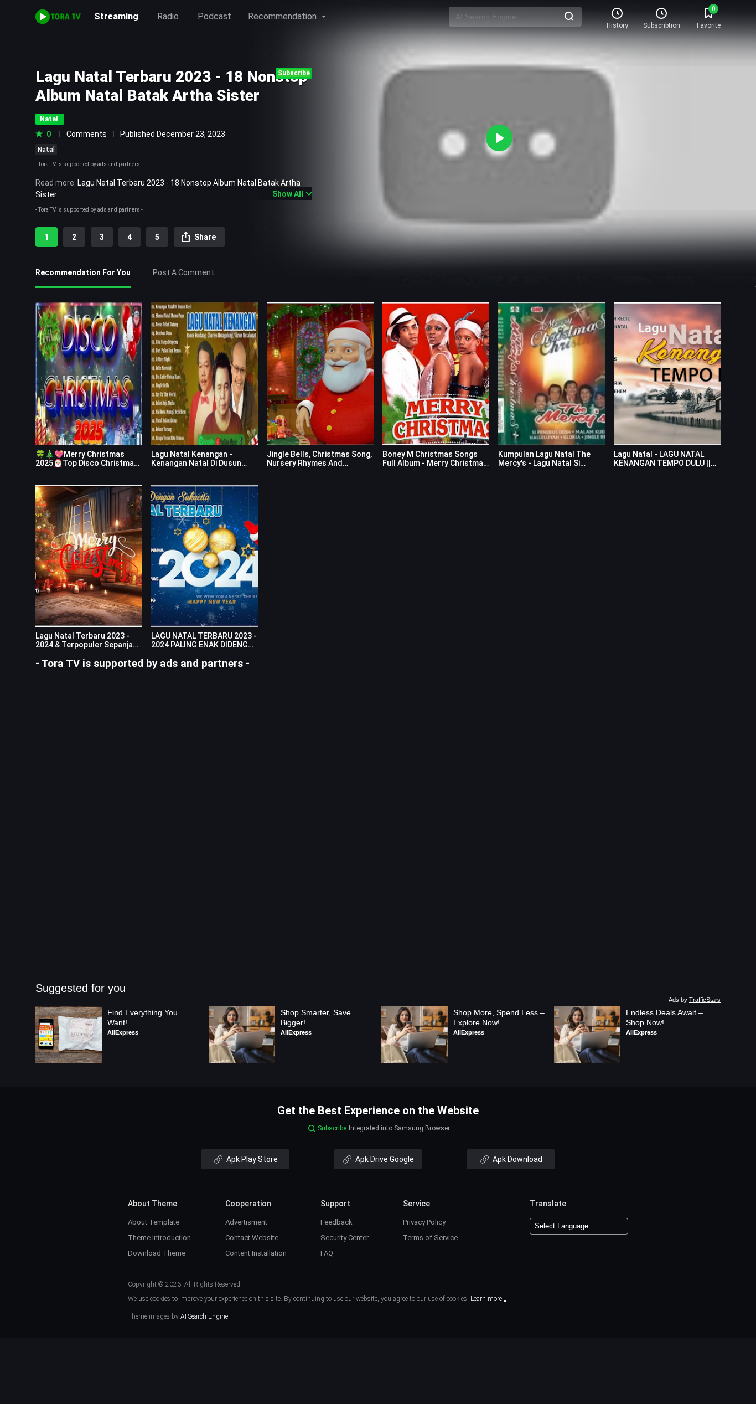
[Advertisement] (378, 748)
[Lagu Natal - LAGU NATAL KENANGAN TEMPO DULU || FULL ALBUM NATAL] (667, 373)
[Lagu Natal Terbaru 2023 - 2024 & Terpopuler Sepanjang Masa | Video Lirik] (88, 556)
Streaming (116, 16)
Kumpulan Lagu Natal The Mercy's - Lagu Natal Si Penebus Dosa (544, 463)
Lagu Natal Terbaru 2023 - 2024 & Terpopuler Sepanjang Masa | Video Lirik (88, 644)
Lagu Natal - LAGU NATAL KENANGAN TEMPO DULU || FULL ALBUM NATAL (662, 463)
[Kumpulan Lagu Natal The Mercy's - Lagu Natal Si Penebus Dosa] (551, 373)
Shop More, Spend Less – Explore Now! (499, 1017)
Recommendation (283, 16)
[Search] (569, 16)
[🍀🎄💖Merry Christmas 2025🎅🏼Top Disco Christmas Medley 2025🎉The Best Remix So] (88, 373)
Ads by (695, 999)
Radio (168, 16)
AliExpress (122, 1032)
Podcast (214, 16)
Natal (46, 149)
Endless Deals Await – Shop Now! (665, 1017)
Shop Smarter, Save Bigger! (317, 1017)
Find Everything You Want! (143, 1017)
